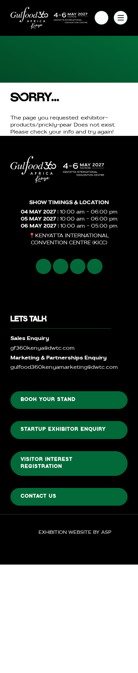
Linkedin (77, 266)
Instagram (60, 266)
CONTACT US (39, 496)
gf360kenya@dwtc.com (42, 348)
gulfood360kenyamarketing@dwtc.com (64, 367)
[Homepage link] (49, 18)
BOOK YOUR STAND (48, 400)
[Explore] (121, 18)
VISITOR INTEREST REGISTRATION (47, 463)
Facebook (43, 266)
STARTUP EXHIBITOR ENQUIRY (63, 429)
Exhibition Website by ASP (75, 532)
